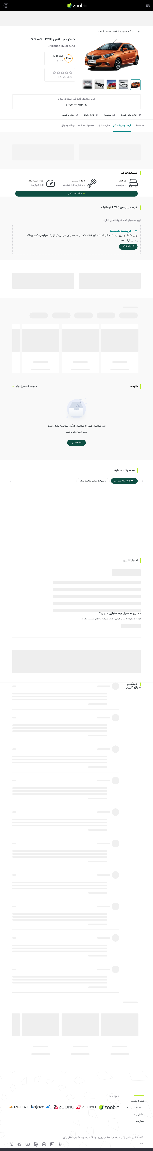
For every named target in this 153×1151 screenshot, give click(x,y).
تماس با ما (138, 1114)
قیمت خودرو (125, 31)
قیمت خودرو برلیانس (108, 31)
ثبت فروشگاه (137, 1101)
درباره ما (139, 1121)
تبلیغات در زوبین (135, 1107)
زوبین (137, 31)
